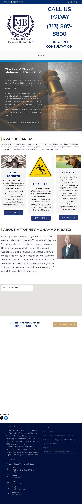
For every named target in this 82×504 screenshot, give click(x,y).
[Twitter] (68, 2)
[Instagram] (74, 2)
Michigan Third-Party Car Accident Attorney (59, 440)
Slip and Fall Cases (49, 444)
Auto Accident (48, 432)
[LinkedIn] (77, 2)
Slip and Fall (40, 184)
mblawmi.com (17, 495)
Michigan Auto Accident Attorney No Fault (58, 436)
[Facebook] (71, 2)
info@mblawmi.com (19, 489)
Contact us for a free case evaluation (56, 451)
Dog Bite (68, 172)
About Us (46, 428)
